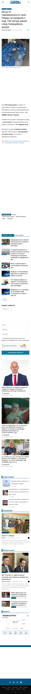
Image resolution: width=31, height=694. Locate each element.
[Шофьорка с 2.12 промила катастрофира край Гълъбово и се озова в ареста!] (6, 292)
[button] (2, 2)
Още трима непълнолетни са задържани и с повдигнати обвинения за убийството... (19, 603)
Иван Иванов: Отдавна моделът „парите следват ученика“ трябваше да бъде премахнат (15, 389)
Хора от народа (8, 536)
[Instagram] (13, 682)
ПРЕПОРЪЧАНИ (8, 550)
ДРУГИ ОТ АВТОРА (18, 235)
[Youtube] (21, 682)
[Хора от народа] (15, 523)
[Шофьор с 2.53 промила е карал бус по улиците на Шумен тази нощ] (6, 274)
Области (9, 9)
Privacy (23, 689)
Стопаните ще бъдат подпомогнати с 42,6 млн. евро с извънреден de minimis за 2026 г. (19, 502)
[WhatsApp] (28, 35)
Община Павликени (21, 216)
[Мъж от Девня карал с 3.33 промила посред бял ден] (6, 265)
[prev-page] (3, 300)
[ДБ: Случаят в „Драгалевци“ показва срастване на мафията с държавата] (15, 563)
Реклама (8, 689)
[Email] (24, 35)
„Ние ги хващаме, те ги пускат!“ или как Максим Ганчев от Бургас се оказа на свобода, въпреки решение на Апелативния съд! (14, 429)
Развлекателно (5, 532)
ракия (3, 218)
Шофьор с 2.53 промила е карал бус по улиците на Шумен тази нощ (19, 273)
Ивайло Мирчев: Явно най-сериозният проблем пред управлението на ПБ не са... (19, 594)
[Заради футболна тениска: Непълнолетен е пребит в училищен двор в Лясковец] (6, 242)
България (4, 9)
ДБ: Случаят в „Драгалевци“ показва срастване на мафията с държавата (15, 577)
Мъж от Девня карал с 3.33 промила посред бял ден (19, 265)
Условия (25, 687)
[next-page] (5, 300)
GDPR (20, 687)
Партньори (15, 687)
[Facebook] (8, 35)
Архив (12, 689)
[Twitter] (12, 35)
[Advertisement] (15, 86)
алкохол (14, 214)
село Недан (10, 218)
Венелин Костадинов (6, 30)
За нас (9, 687)
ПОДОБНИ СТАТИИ (7, 235)
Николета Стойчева (6, 581)
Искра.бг (4, 537)
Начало (4, 687)
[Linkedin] (16, 35)
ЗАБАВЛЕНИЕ (7, 511)
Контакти (18, 689)
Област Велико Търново (8, 216)
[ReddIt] (20, 35)
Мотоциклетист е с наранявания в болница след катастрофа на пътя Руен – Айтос (19, 491)
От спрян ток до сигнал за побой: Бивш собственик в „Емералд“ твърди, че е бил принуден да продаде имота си (15, 459)
